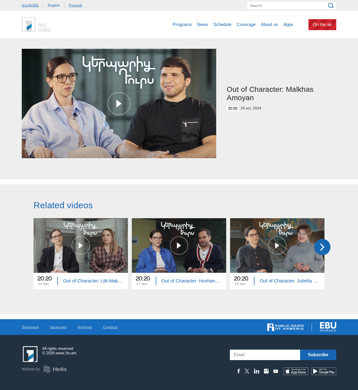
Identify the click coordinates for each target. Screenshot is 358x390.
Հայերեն (30, 5)
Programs (182, 24)
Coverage (246, 24)
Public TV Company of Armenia (59, 24)
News (202, 24)
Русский (75, 5)
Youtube (275, 371)
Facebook (238, 371)
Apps (288, 24)
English (54, 5)
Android (323, 371)
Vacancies (58, 327)
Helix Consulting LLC (44, 369)
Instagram (266, 371)
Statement (30, 327)
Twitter (247, 371)
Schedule (222, 24)
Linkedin (256, 371)
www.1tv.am (66, 353)
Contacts (110, 327)
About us (269, 24)
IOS (295, 371)
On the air (322, 24)
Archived (85, 327)
